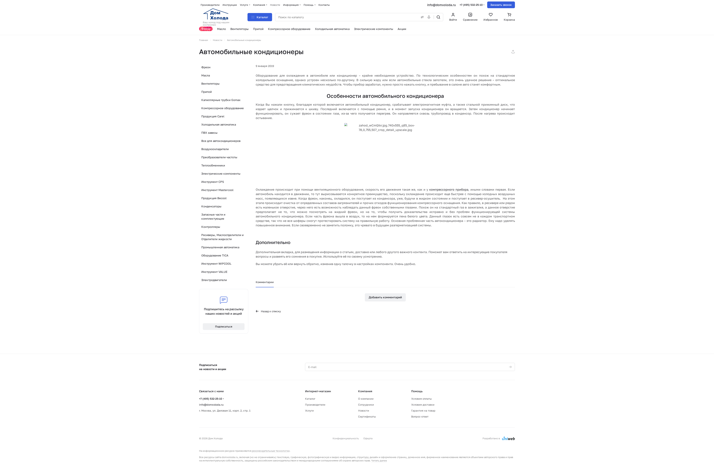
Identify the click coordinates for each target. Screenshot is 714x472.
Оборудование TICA (214, 255)
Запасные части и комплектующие (213, 216)
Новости (363, 410)
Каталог (310, 398)
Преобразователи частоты (219, 157)
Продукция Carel (212, 116)
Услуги (309, 410)
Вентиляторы (210, 83)
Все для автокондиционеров (220, 140)
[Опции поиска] (421, 17)
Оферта (367, 438)
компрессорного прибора (448, 189)
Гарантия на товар (423, 410)
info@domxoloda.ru (441, 5)
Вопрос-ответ (420, 416)
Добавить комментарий (385, 297)
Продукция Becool (214, 198)
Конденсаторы (211, 206)
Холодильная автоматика (218, 124)
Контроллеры (210, 226)
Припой (206, 91)
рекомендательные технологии (271, 450)
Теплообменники (213, 165)
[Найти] (438, 17)
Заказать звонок (501, 4)
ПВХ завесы (209, 132)
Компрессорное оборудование (222, 108)
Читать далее (379, 460)
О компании (366, 398)
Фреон (205, 67)
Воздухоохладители (215, 149)
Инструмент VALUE (214, 271)
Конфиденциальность (346, 438)
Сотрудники (366, 404)
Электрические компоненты (220, 173)
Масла (205, 75)
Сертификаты (367, 416)
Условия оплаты (421, 398)
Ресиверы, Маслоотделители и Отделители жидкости (222, 237)
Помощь (417, 391)
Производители (315, 404)
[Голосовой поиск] (430, 17)
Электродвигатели (214, 280)
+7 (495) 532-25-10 (471, 4)
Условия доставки (422, 404)
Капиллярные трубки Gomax (220, 100)
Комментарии (265, 282)
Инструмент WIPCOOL (216, 263)
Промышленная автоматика (220, 247)
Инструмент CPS (212, 181)
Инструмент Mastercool (217, 190)
